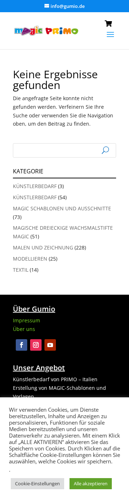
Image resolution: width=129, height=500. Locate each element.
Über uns (24, 329)
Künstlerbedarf (35, 186)
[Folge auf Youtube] (50, 345)
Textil (20, 269)
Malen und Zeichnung (43, 247)
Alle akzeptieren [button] (91, 483)
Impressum (26, 320)
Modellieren (30, 258)
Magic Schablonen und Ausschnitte (62, 208)
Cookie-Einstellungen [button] (37, 483)
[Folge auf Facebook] (21, 345)
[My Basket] (110, 25)
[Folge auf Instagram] (36, 345)
